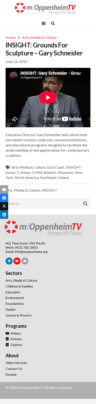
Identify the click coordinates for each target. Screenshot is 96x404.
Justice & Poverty (18, 315)
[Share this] (4, 197)
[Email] (24, 261)
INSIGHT (73, 167)
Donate (11, 374)
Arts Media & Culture (29, 167)
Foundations (15, 304)
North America (27, 177)
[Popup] (53, 23)
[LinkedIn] (9, 261)
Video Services (16, 363)
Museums (65, 172)
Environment (15, 298)
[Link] (48, 8)
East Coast (55, 167)
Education (13, 292)
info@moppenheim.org (31, 252)
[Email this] (4, 189)
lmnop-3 (27, 172)
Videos (63, 177)
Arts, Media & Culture (23, 190)
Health (10, 309)
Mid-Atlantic (45, 172)
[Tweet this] (4, 206)
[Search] (85, 204)
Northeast (48, 177)
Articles (16, 339)
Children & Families (19, 286)
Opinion (16, 345)
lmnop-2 (12, 172)
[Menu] (43, 23)
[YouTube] (17, 261)
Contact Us (14, 369)
